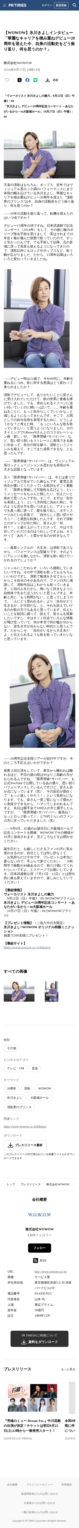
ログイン (47, 5)
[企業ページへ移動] (39, 1216)
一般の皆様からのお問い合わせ (39, 1512)
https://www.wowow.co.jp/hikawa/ (27, 947)
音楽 (35, 1068)
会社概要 (12, 1484)
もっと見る (68, 1369)
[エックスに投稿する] (19, 80)
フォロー (39, 1248)
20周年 (11, 1088)
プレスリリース (31, 1184)
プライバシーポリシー (39, 1484)
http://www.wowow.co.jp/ (51, 1271)
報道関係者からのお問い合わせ (39, 1494)
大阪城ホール (39, 1097)
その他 (11, 1048)
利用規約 (66, 1484)
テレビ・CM (15, 1068)
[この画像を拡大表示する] (19, 991)
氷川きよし (14, 1097)
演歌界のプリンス (19, 1107)
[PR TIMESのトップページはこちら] (17, 5)
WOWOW (44, 1088)
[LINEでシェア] (35, 80)
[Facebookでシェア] (27, 80)
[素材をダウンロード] (47, 80)
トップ (10, 1184)
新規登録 (61, 5)
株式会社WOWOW (58, 1184)
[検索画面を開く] (74, 5)
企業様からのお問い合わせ (39, 1503)
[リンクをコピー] (55, 80)
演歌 (27, 1088)
